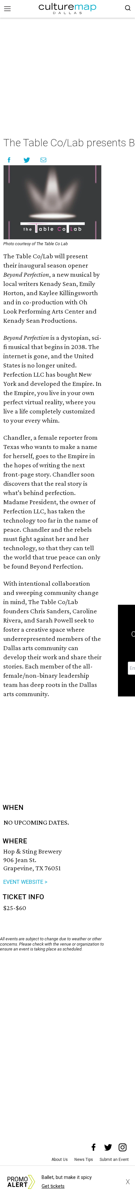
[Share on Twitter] (27, 160)
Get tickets (53, 1186)
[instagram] (122, 1147)
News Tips (83, 1159)
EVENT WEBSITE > (25, 882)
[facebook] (94, 1147)
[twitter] (108, 1147)
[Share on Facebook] (9, 160)
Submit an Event (114, 1159)
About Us (59, 1159)
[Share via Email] (43, 160)
